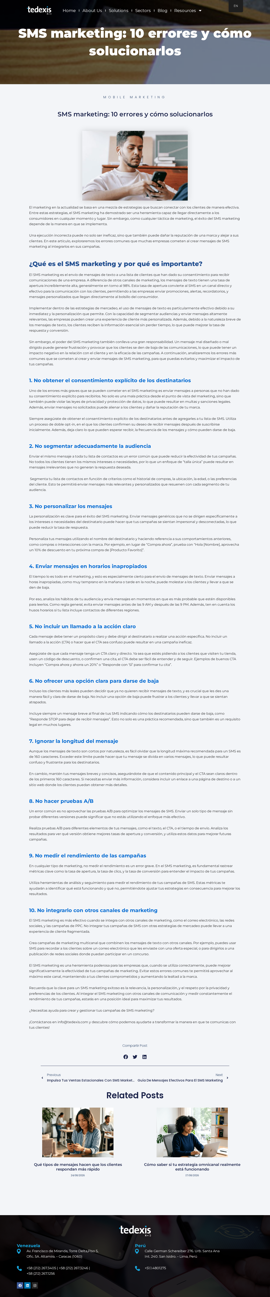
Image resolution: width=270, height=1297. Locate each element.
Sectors (143, 10)
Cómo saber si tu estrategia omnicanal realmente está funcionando (192, 1167)
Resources (185, 10)
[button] (125, 1057)
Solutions (118, 10)
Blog (162, 10)
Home (69, 10)
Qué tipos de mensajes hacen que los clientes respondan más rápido (78, 1167)
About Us (92, 10)
